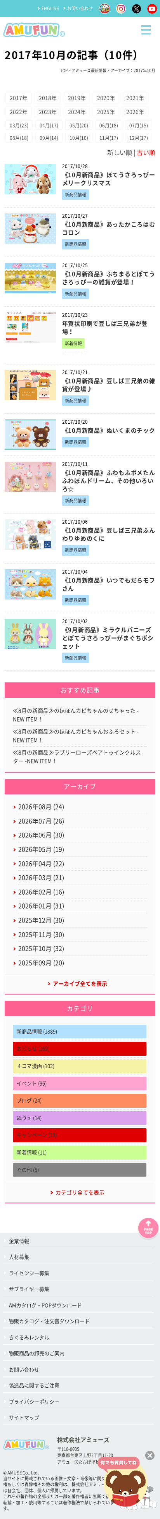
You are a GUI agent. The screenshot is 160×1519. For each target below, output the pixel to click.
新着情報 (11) (32, 1152)
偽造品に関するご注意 (34, 1385)
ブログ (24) (29, 1100)
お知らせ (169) (33, 1048)
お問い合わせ (80, 8)
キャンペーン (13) (37, 1135)
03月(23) (19, 125)
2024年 (77, 112)
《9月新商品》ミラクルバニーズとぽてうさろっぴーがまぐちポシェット (108, 638)
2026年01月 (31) (41, 906)
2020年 (106, 98)
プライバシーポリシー (34, 1401)
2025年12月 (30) (41, 920)
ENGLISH (50, 8)
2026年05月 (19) (41, 849)
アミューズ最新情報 (88, 70)
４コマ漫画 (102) (35, 1066)
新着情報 (73, 343)
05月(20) (79, 125)
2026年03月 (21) (41, 878)
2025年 (106, 112)
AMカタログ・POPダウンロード (45, 1305)
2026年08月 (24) (41, 807)
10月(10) (79, 138)
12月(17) (138, 138)
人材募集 (19, 1257)
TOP (64, 70)
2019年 (77, 98)
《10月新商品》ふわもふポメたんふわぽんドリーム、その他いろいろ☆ (108, 481)
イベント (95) (32, 1083)
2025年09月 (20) (41, 963)
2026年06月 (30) (41, 835)
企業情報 (19, 1241)
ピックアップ (75, 353)
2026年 (135, 112)
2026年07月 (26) (41, 821)
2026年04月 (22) (41, 864)
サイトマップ (24, 1417)
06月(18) (108, 125)
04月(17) (49, 125)
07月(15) (138, 125)
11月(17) (108, 138)
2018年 (48, 98)
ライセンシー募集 (29, 1273)
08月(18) (19, 138)
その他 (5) (28, 1169)
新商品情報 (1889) (37, 1031)
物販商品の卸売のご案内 (36, 1353)
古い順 (146, 152)
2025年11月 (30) (41, 934)
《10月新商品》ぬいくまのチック (108, 430)
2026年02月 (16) (41, 892)
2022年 (19, 112)
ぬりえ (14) (29, 1117)
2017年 (19, 98)
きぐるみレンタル (29, 1337)
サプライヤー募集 (29, 1289)
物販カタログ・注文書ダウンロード (49, 1321)
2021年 (135, 98)
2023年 (48, 112)
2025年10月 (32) (41, 948)
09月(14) (49, 138)
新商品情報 (75, 194)
